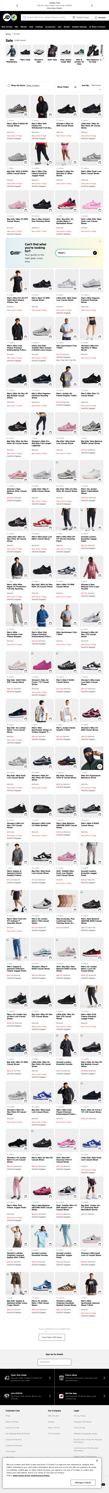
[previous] (17, 5)
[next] (92, 5)
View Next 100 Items (52, 1337)
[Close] (97, 1461)
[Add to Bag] (25, 114)
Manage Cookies (83, 1482)
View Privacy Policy (40, 1475)
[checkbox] (9, 85)
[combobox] (46, 17)
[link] (7, 17)
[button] (14, 17)
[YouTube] (103, 1484)
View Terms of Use (21, 1475)
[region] (52, 1473)
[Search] (24, 17)
